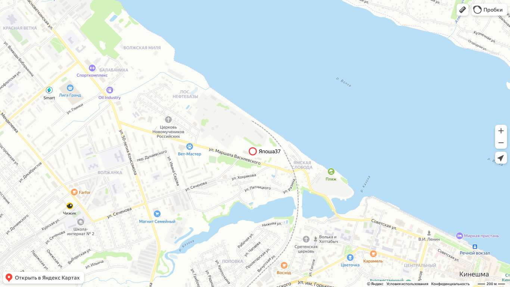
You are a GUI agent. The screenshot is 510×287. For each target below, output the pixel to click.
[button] (463, 10)
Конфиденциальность (450, 284)
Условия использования (407, 284)
